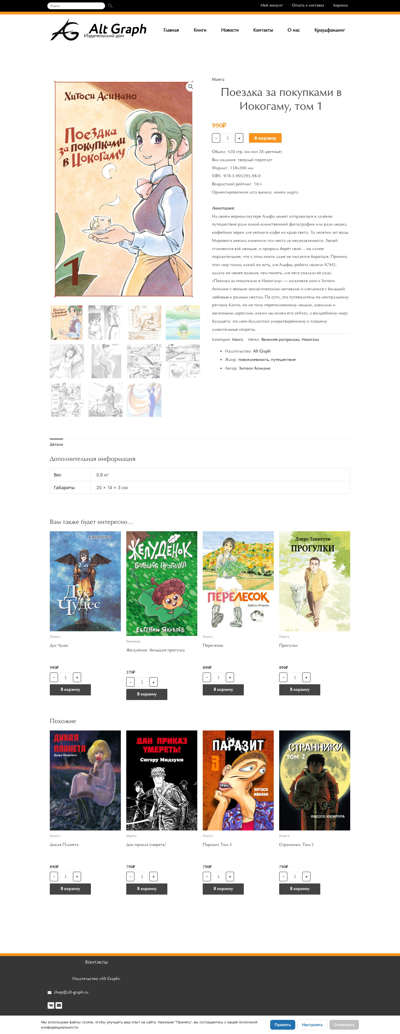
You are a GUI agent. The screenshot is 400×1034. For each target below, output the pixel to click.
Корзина (340, 6)
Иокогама (310, 340)
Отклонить (344, 1024)
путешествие (283, 360)
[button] (191, 87)
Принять (283, 1024)
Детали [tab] (56, 444)
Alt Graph (262, 351)
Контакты (263, 30)
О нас (294, 30)
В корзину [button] (70, 690)
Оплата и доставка (308, 6)
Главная (171, 30)
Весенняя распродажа (280, 340)
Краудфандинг (330, 30)
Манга (218, 79)
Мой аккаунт (272, 6)
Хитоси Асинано (254, 368)
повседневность (253, 360)
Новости (230, 30)
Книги (200, 30)
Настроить (312, 1024)
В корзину (265, 138)
